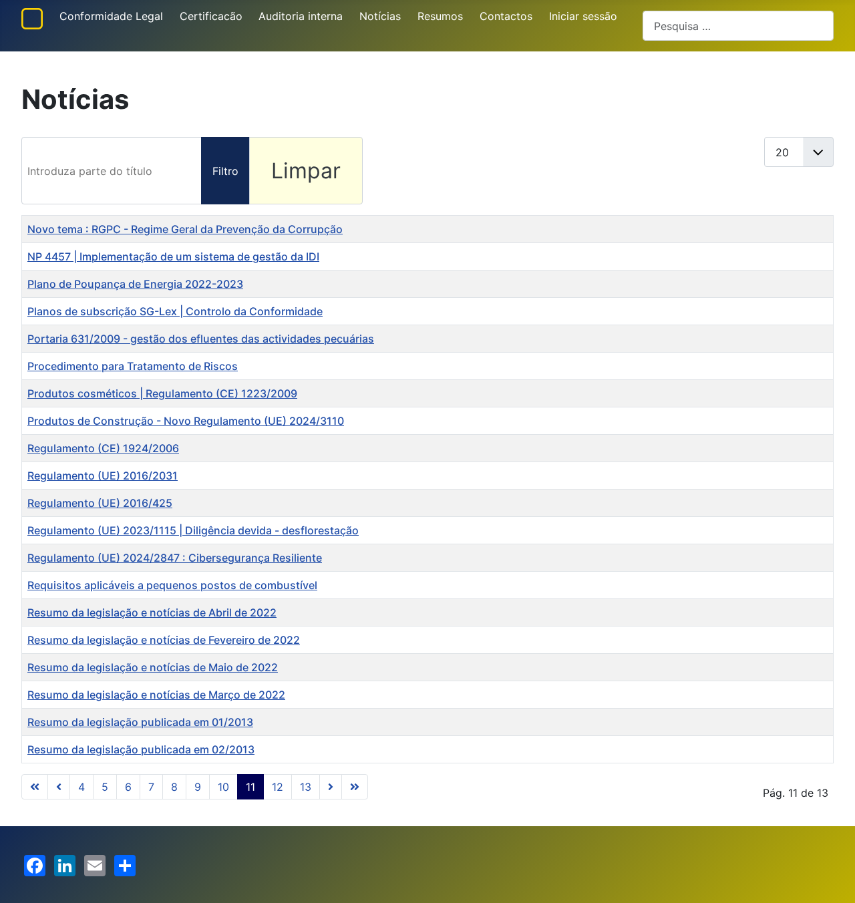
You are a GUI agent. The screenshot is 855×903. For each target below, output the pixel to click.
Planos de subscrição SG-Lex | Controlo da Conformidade (175, 311)
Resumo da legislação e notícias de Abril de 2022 (152, 612)
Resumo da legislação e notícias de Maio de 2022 (152, 667)
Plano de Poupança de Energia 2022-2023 (135, 284)
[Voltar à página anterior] (58, 786)
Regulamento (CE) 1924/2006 (103, 448)
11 (250, 786)
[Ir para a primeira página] (34, 786)
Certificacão (211, 16)
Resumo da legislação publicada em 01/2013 (140, 722)
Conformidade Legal (111, 16)
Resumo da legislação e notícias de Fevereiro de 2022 (163, 640)
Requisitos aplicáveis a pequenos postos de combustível (172, 585)
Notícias (380, 16)
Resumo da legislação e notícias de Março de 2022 (156, 694)
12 (277, 786)
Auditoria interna (301, 16)
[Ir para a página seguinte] (330, 786)
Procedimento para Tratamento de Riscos (132, 366)
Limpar (306, 171)
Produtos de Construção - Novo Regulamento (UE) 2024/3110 (185, 420)
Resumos (440, 16)
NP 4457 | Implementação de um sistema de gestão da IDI (173, 256)
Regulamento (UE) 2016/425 (99, 503)
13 (305, 786)
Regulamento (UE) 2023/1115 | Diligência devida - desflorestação (193, 530)
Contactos (506, 16)
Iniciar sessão (583, 16)
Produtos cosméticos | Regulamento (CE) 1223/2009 (162, 393)
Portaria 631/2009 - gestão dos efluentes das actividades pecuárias (200, 338)
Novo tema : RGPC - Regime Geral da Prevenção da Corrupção (185, 229)
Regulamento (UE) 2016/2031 (102, 475)
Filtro (225, 171)
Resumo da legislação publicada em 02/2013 (140, 749)
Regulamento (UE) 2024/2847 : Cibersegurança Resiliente (174, 557)
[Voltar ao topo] (831, 878)
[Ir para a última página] (354, 786)
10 (223, 786)
